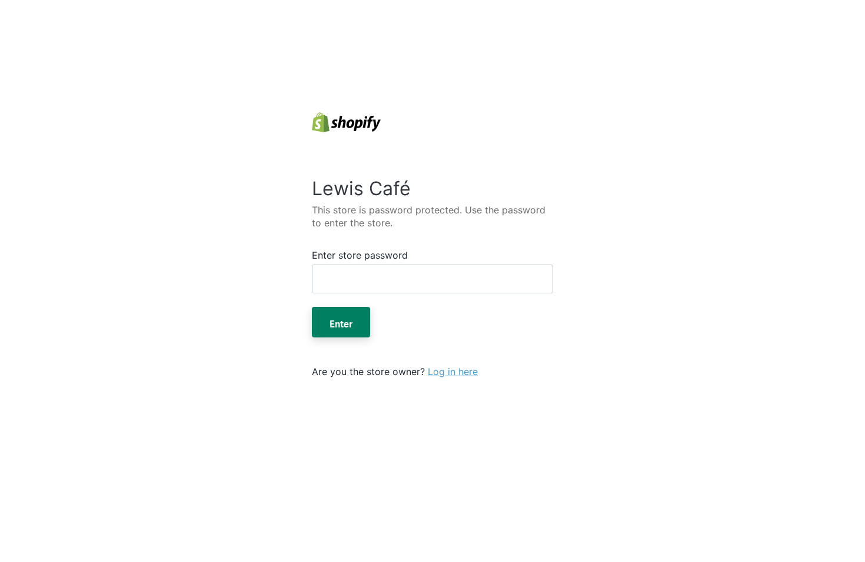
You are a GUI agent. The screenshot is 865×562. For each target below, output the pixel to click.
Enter (341, 322)
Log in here (453, 371)
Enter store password (360, 255)
